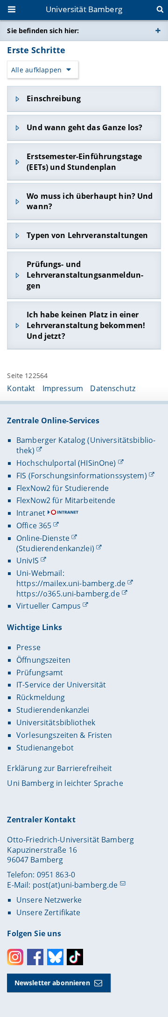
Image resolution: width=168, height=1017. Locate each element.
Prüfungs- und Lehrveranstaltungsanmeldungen (85, 275)
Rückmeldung (40, 697)
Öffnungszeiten (43, 660)
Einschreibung (54, 98)
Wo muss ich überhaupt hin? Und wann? (90, 201)
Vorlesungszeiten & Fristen (64, 735)
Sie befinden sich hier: (43, 30)
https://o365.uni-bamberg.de (68, 594)
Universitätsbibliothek (55, 722)
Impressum (62, 388)
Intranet (30, 513)
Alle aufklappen (36, 69)
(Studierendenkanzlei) (55, 548)
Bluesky (55, 957)
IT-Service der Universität (61, 685)
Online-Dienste (43, 538)
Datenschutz (112, 388)
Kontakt (21, 388)
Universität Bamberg (84, 9)
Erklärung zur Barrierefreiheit (59, 768)
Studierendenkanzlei (53, 710)
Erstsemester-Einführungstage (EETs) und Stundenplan (84, 161)
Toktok (75, 957)
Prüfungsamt (39, 672)
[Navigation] (12, 10)
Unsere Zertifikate (48, 912)
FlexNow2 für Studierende (62, 488)
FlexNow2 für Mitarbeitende (66, 500)
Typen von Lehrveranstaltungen (87, 235)
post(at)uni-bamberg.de (75, 885)
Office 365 (33, 525)
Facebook (35, 957)
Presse (28, 647)
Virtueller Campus (48, 606)
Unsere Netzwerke (49, 900)
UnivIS (27, 560)
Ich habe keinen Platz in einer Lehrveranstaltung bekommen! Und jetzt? (86, 325)
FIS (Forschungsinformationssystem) (81, 475)
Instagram (15, 957)
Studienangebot (45, 748)
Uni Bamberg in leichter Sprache (65, 783)
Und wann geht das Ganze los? (84, 127)
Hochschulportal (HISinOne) (66, 463)
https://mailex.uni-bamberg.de (71, 583)
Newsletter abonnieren (52, 982)
